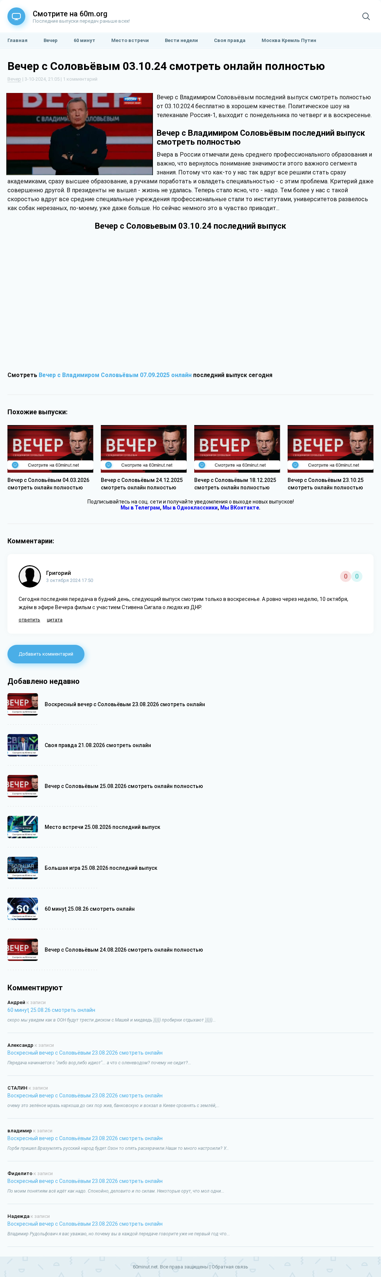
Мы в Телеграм (140, 508)
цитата (55, 620)
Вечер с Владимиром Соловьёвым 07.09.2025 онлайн (115, 375)
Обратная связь (230, 1267)
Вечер (14, 79)
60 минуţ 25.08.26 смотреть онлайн (51, 1010)
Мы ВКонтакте (239, 508)
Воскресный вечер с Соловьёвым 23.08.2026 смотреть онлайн (85, 1053)
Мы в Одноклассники (190, 508)
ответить (29, 620)
